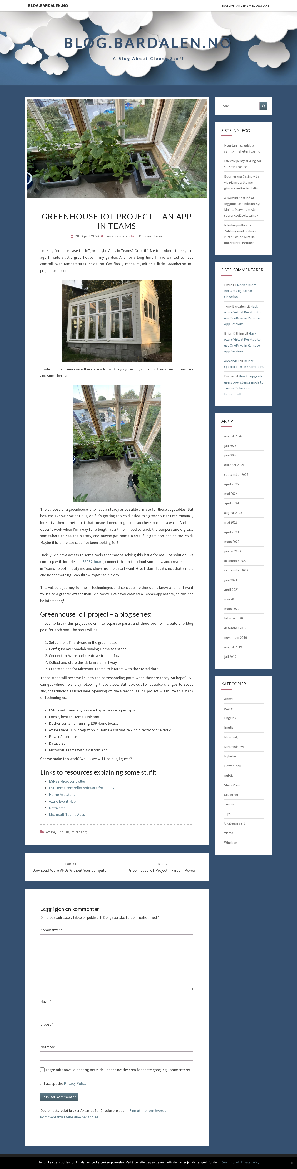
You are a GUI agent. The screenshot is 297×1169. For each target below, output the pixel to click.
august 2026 (233, 436)
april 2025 (231, 484)
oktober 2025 (234, 465)
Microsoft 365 (83, 832)
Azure (50, 832)
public (228, 775)
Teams (229, 804)
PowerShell (232, 766)
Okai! (225, 1162)
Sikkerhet (231, 794)
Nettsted (47, 1046)
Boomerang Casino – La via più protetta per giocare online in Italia (241, 182)
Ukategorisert (234, 823)
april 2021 (231, 589)
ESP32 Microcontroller (67, 781)
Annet (228, 698)
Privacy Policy (75, 1083)
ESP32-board (92, 561)
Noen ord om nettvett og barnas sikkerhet (240, 291)
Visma (228, 833)
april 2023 (231, 532)
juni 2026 (230, 455)
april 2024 (231, 503)
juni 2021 (230, 580)
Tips (227, 814)
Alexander (231, 361)
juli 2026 (230, 445)
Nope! (234, 1162)
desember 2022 (235, 560)
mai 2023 (230, 522)
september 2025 (236, 474)
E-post (47, 1024)
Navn (45, 1001)
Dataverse (57, 807)
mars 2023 (231, 541)
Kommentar (51, 929)
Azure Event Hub (62, 801)
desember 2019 (235, 628)
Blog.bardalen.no (48, 5)
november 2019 (235, 637)
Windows (230, 842)
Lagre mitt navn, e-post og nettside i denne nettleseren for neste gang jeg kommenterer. (118, 1069)
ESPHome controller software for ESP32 (82, 787)
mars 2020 (231, 608)
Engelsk (230, 718)
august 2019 (233, 647)
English (63, 832)
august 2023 (233, 512)
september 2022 (236, 570)
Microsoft (231, 737)
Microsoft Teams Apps (67, 814)
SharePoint (232, 785)
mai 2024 (230, 493)
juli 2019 (230, 656)
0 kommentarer (149, 236)
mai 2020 (230, 599)
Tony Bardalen (117, 236)
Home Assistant (62, 794)
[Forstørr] (155, 394)
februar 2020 (233, 618)
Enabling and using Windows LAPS (245, 5)
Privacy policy (250, 1162)
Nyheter (230, 756)
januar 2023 (232, 551)
